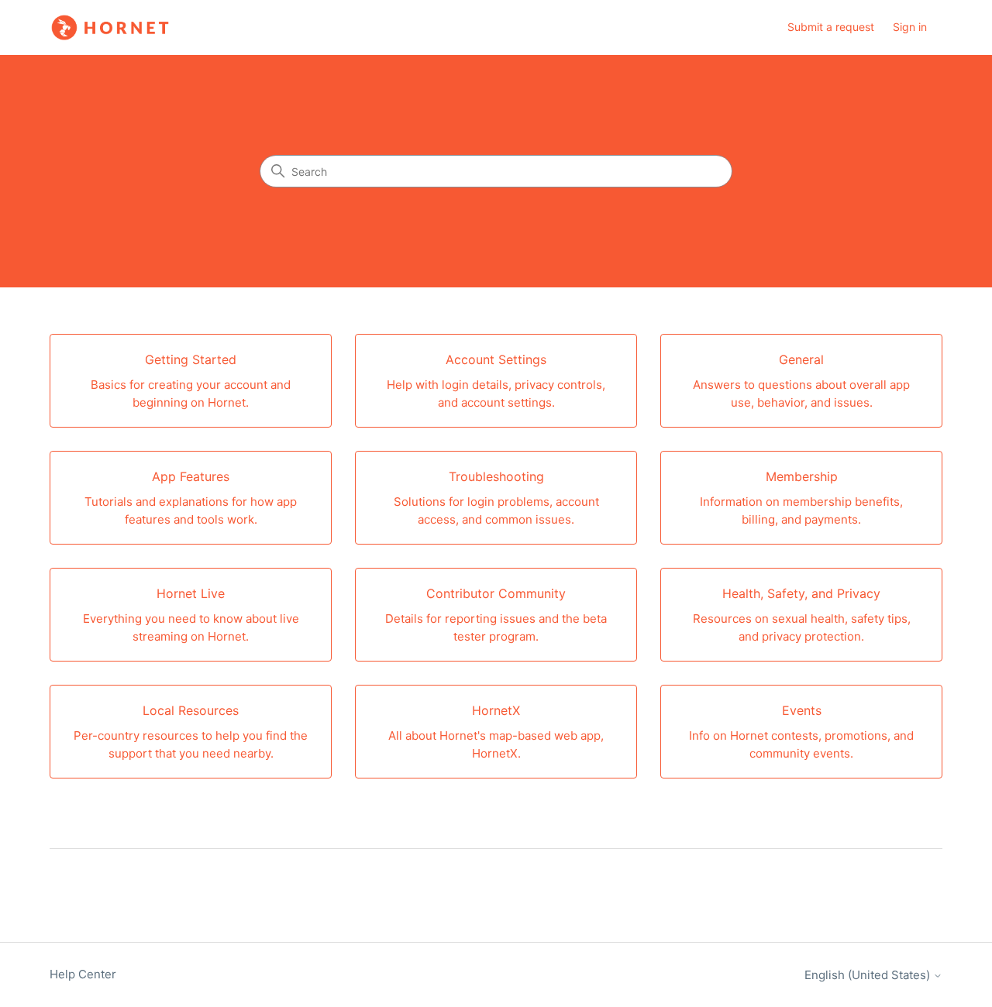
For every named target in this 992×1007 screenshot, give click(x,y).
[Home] (110, 27)
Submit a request (830, 26)
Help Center (83, 974)
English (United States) (868, 974)
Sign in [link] (910, 26)
